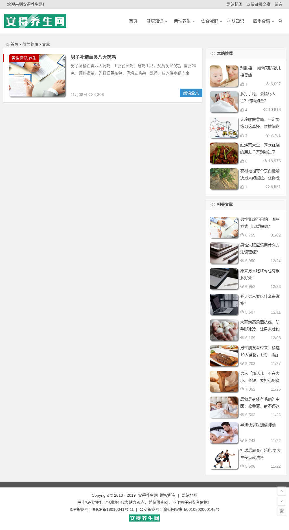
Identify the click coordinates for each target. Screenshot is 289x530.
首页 (14, 44)
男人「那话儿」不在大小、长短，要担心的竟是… (260, 380)
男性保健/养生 (24, 58)
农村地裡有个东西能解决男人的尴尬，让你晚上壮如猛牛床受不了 (260, 177)
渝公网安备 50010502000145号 (191, 509)
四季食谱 (261, 21)
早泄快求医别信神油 (258, 424)
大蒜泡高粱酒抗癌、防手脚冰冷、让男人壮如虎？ (260, 329)
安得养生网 (148, 495)
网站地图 (189, 495)
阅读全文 (191, 93)
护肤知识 (235, 21)
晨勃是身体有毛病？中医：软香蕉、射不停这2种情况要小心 (260, 406)
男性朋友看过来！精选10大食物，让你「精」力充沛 (260, 354)
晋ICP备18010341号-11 (113, 509)
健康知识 (154, 21)
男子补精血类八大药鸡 (93, 57)
